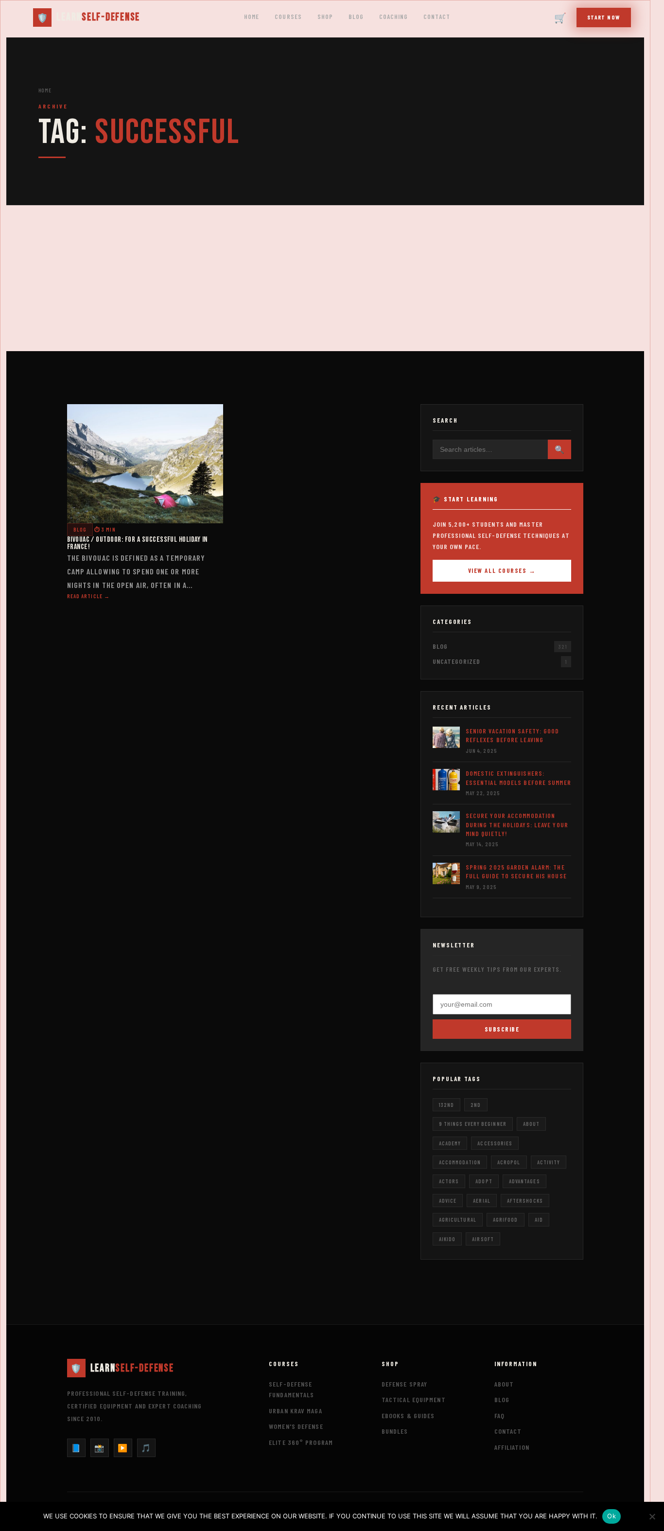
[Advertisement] (325, 278)
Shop (325, 16)
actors (449, 1181)
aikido (447, 1239)
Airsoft (483, 1239)
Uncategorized (456, 661)
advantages (524, 1181)
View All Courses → (502, 570)
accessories (494, 1143)
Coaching (393, 16)
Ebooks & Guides (408, 1415)
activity (548, 1162)
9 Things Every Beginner (473, 1124)
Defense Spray (404, 1384)
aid (539, 1219)
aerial (481, 1200)
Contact (436, 16)
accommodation (460, 1162)
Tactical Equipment (414, 1399)
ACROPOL (509, 1162)
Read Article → (88, 596)
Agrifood (505, 1219)
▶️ (123, 1447)
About (504, 1384)
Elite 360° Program (301, 1442)
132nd (446, 1105)
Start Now (603, 17)
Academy (450, 1143)
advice (448, 1200)
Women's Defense (296, 1426)
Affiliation (511, 1447)
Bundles (395, 1431)
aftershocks (525, 1200)
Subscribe (502, 1029)
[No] (652, 1516)
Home (251, 16)
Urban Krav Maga (295, 1410)
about (531, 1124)
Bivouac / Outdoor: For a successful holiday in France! (137, 543)
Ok (611, 1516)
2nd (476, 1105)
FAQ (499, 1415)
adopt (483, 1181)
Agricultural (457, 1219)
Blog (356, 16)
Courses (288, 16)
